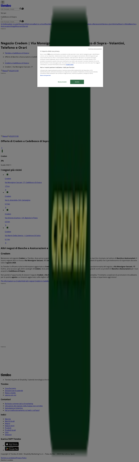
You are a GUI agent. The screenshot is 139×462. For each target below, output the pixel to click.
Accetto (77, 82)
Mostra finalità (62, 82)
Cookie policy (69, 64)
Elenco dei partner (45, 75)
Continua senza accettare (95, 49)
